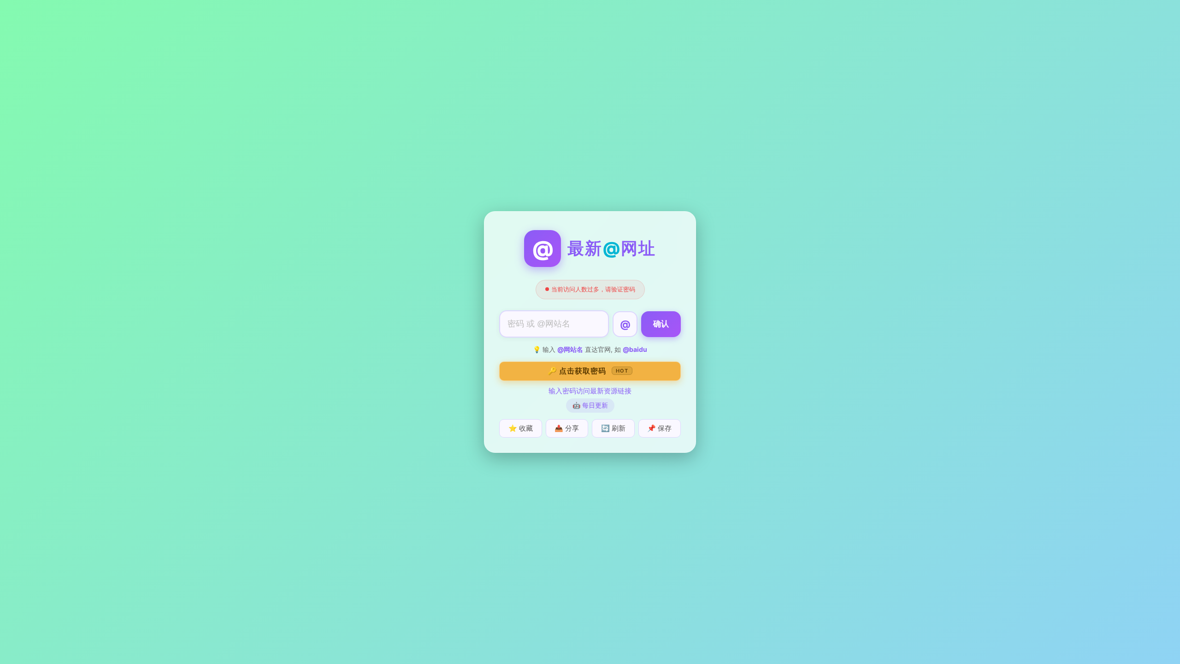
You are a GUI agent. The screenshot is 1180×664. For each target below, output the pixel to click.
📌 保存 (659, 428)
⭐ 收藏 (520, 428)
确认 (661, 324)
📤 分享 (567, 428)
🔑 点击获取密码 (588, 370)
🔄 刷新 (613, 428)
